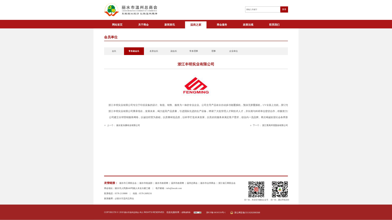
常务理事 (193, 51)
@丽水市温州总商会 (124, 198)
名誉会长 (154, 51)
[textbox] (262, 9)
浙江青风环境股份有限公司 (270, 125)
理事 (213, 51)
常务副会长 (134, 51)
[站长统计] (197, 213)
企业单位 (233, 51)
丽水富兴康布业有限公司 (123, 125)
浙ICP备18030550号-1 (216, 212)
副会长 (174, 51)
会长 (114, 51)
